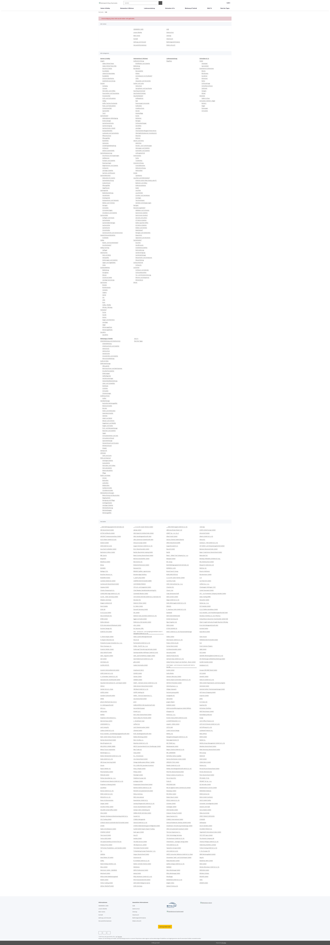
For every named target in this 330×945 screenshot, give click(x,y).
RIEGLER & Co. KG (105, 797)
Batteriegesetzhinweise (173, 42)
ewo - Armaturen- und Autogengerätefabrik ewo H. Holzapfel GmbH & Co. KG (148, 632)
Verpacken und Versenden (143, 81)
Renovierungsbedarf (139, 208)
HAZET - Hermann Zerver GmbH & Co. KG (145, 683)
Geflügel (104, 250)
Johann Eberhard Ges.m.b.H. (108, 702)
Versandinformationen (139, 45)
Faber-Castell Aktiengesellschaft (142, 636)
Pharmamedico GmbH (106, 772)
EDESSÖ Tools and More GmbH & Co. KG (145, 616)
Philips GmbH (137, 772)
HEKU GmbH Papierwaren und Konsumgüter (212, 683)
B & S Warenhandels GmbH (141, 549)
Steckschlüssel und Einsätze (110, 443)
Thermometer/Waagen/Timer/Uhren (146, 130)
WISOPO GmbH (204, 876)
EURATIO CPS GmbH (106, 631)
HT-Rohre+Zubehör (141, 220)
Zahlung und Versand (139, 42)
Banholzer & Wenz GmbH (107, 552)
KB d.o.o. (102, 708)
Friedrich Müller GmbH (107, 649)
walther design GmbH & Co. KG (175, 864)
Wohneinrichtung (141, 168)
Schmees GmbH (171, 803)
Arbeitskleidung (107, 343)
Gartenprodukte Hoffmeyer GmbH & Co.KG (145, 652)
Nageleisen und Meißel (109, 423)
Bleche (203, 71)
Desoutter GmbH (204, 600)
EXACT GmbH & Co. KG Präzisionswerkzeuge (179, 631)
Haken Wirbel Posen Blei (109, 66)
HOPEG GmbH (104, 692)
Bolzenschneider (107, 406)
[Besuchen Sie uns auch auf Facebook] (100, 932)
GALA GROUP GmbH (106, 652)
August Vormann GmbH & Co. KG (142, 546)
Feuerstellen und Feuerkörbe (110, 93)
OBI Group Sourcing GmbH (108, 762)
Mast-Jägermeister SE (172, 740)
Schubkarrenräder (107, 490)
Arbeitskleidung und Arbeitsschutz (110, 341)
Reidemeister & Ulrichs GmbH (208, 787)
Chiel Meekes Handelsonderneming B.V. (144, 590)
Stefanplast (203, 822)
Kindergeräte (106, 198)
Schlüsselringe (206, 83)
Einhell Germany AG (172, 619)
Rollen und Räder (105, 475)
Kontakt (135, 39)
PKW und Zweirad (105, 458)
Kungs (201, 718)
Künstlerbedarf (106, 245)
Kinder (135, 173)
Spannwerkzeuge (107, 440)
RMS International (138, 797)
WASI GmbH (203, 864)
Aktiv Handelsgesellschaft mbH (142, 536)
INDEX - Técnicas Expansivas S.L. (142, 695)
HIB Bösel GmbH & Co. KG (140, 689)
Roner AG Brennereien (106, 800)
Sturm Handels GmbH (206, 825)
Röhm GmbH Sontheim (206, 797)
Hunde (104, 315)
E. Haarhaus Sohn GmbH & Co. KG (176, 609)
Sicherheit (136, 267)
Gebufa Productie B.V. (172, 655)
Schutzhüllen (106, 230)
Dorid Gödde (104, 606)
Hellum (102, 686)
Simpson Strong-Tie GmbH (174, 813)
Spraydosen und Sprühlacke (144, 88)
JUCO (134, 702)
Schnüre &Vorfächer (108, 78)
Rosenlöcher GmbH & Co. (140, 800)
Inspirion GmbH (204, 695)
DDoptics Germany (105, 600)
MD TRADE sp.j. (170, 743)
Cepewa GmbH (104, 587)
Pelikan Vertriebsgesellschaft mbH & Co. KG (178, 768)
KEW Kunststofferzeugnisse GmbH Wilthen (178, 708)
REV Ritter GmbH (171, 794)
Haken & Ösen (206, 98)
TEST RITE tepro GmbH (206, 835)
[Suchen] (160, 3)
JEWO (201, 699)
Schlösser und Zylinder (142, 270)
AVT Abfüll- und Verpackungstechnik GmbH (212, 546)
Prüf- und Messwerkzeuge (109, 428)
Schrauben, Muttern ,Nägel (207, 101)
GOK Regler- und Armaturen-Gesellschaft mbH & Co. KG (180, 666)
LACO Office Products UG (207, 721)
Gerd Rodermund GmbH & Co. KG (143, 659)
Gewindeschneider (107, 413)
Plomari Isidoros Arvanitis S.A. (175, 775)
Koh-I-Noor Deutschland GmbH (142, 714)
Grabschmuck (106, 183)
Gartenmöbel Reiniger (108, 223)
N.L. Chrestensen (138, 756)
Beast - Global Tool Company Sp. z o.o (177, 555)
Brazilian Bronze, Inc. (106, 574)
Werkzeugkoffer (106, 513)
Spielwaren (139, 175)
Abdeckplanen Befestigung (110, 118)
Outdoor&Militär (105, 267)
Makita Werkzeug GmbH (140, 737)
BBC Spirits (103, 555)
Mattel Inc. (203, 740)
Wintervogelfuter (107, 327)
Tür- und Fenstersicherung (143, 275)
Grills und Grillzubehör (109, 98)
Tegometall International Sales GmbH (210, 832)
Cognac (104, 292)
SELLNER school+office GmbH (108, 810)
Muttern (204, 103)
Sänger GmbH (104, 803)
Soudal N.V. (136, 816)
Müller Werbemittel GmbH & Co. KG (110, 756)
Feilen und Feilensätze (108, 411)
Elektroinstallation (141, 185)
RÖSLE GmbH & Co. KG (172, 800)
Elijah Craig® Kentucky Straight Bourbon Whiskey (214, 622)
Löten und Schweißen (108, 383)
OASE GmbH (203, 759)
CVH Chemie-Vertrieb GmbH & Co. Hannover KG (147, 596)
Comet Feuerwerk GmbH (207, 590)
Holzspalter (105, 257)
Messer (104, 275)
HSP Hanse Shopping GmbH (208, 692)
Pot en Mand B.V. (171, 778)
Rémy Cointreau (138, 794)
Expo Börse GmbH (205, 631)
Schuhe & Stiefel (107, 277)
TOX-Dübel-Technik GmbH (140, 848)
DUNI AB (102, 609)
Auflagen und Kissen (108, 218)
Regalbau (169, 61)
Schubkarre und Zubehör (109, 213)
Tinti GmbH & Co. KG (172, 845)
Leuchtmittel (139, 193)
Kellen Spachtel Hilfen (142, 223)
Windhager (169, 876)
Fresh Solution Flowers (206, 646)
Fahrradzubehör (107, 468)
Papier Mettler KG (105, 768)
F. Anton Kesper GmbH (106, 636)
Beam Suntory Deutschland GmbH (143, 555)
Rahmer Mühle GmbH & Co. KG (142, 787)
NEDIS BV (202, 756)
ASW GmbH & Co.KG (106, 546)
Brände (104, 285)
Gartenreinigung (107, 125)
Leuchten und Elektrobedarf (141, 178)
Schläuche (105, 148)
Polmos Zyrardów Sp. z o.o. (108, 778)
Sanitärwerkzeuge (141, 255)
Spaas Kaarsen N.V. (172, 816)
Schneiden (105, 208)
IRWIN (102, 699)
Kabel (137, 188)
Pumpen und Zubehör (108, 160)
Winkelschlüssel (107, 445)
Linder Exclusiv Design (172, 730)
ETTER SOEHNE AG (171, 628)
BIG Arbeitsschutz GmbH (207, 562)
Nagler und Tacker (107, 425)
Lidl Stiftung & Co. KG (206, 727)
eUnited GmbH (204, 628)
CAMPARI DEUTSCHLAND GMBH (142, 581)
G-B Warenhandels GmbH (173, 649)
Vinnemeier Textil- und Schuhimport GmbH (178, 857)
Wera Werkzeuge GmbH (173, 870)
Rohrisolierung (140, 250)
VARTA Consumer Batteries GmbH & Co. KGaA (179, 854)
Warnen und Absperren (142, 277)
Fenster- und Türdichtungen (144, 145)
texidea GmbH (137, 838)
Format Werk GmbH (172, 646)
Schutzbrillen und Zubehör (110, 356)
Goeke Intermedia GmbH (140, 665)
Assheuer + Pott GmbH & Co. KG (209, 543)
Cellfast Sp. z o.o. (204, 584)
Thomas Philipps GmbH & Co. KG (209, 841)
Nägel (203, 106)
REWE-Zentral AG (204, 794)
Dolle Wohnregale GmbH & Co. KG (176, 603)
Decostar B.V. (137, 600)
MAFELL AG (169, 733)
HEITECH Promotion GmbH (174, 683)
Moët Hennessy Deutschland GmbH (210, 749)
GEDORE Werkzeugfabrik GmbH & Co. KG (211, 655)
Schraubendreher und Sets (110, 435)
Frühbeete (105, 237)
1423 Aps (202, 527)
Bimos (102, 565)
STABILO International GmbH (174, 819)
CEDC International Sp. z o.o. (174, 584)
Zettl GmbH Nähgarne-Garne (141, 883)
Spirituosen (103, 282)
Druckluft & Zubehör (108, 371)
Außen (104, 398)
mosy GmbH (136, 752)
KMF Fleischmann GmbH (207, 711)
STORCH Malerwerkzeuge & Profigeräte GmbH (146, 825)
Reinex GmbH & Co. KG (107, 791)
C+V (201, 577)
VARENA (102, 854)
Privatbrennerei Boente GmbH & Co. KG (111, 781)
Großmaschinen (105, 396)
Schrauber (105, 391)
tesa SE (135, 835)
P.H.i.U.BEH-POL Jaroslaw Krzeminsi (143, 765)
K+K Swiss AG (203, 702)
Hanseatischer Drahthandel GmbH (110, 679)
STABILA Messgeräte (139, 819)
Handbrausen (139, 245)
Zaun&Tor (105, 335)
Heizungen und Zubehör (143, 148)
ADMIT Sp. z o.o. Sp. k (172, 533)
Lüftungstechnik (140, 153)
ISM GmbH (169, 699)
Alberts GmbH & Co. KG (206, 536)
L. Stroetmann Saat (138, 721)
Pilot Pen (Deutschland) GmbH (175, 772)
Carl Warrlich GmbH (205, 581)
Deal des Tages (138, 341)
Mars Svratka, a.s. (138, 740)
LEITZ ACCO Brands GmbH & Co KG (210, 724)
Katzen (104, 317)
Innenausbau (137, 155)
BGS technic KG (137, 562)
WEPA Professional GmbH (140, 870)
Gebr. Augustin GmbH (106, 655)
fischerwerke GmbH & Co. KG (141, 643)
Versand (120, 936)
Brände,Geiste (106, 287)
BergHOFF (103, 558)
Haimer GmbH (137, 676)
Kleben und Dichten (141, 228)
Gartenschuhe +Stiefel (108, 128)
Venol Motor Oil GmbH (106, 857)
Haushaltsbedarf (138, 96)
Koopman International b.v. (108, 718)
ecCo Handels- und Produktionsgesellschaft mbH (214, 612)
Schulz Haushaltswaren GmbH (142, 806)
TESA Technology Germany (174, 835)
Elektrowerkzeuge (105, 363)
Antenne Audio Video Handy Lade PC (146, 180)
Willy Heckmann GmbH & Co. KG (142, 876)
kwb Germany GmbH (106, 721)
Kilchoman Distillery (205, 708)
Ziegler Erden (170, 883)
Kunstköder (105, 71)
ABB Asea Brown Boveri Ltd (174, 530)
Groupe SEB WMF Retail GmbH (208, 670)
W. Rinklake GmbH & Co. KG (141, 860)
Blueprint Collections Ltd (207, 565)
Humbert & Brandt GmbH (107, 695)
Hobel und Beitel (107, 418)
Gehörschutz (106, 351)
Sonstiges (138, 198)
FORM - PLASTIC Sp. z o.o (140, 646)
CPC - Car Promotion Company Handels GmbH (213, 593)
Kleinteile (202, 96)
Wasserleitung (140, 260)
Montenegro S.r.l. (105, 752)
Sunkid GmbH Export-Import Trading (144, 829)
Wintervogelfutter (107, 330)
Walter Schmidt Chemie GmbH (142, 864)
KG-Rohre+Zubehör (141, 225)
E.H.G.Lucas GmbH (105, 612)
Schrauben (205, 111)
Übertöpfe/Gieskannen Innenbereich (146, 133)
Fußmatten (139, 106)
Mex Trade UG (137, 749)
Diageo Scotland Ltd (106, 603)
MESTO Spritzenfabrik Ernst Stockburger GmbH (147, 746)
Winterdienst (139, 280)
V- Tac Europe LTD (205, 851)
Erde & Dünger (106, 121)
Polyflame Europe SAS (139, 778)
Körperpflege (139, 113)
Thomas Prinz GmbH (106, 845)
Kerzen (138, 111)
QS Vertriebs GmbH (205, 784)
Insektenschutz (140, 108)
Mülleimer (138, 118)
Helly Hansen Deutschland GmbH (143, 686)
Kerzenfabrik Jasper (139, 708)
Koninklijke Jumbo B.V (206, 714)
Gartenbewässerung (106, 153)
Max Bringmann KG (106, 743)
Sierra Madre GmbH (205, 810)
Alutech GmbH (104, 543)
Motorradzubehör (107, 470)
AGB (167, 29)
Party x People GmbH (139, 768)
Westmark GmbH (105, 873)
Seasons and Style (205, 806)
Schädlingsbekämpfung (109, 145)
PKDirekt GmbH (104, 775)
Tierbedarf (103, 310)
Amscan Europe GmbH (139, 543)
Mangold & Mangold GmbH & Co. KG (176, 737)
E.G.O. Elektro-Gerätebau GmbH (209, 609)
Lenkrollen (105, 483)
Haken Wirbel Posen (108, 63)
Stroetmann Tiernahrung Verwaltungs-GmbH (179, 825)
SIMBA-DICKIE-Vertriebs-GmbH (142, 813)
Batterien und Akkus (141, 183)
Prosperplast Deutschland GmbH (142, 784)
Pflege (104, 473)
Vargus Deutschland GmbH (141, 854)
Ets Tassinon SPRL (138, 628)
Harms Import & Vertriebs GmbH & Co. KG (178, 679)
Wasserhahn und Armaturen (144, 257)
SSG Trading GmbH (105, 819)
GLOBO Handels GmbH (206, 662)
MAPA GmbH (203, 737)
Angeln (102, 61)
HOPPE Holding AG (138, 692)
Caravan (104, 88)
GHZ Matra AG (104, 662)
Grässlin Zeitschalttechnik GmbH (109, 670)
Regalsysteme (106, 498)
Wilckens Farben (204, 873)
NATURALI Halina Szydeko (173, 756)
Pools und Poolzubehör (109, 106)
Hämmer (104, 416)
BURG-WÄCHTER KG (172, 574)
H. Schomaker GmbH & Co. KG (109, 676)
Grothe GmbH (170, 670)
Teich (104, 113)
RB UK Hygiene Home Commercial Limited (178, 787)
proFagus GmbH (138, 781)
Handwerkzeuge (105, 401)
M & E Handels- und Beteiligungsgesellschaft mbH (114, 733)
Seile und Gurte (106, 455)
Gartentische (106, 228)
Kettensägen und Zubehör (110, 260)
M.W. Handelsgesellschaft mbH (142, 733)
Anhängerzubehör (107, 460)
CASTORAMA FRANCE (139, 584)
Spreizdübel (205, 66)
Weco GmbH (103, 867)
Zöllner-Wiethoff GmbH (107, 886)
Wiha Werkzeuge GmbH (173, 873)
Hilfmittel (103, 453)
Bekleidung (105, 270)
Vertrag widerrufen (165, 926)
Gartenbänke (106, 220)
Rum (103, 302)
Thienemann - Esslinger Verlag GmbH (177, 841)
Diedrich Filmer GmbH (139, 603)
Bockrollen (105, 480)
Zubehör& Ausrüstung (108, 81)
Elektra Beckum (104, 622)
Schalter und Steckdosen (143, 195)
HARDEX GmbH (137, 679)
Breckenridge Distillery (140, 574)
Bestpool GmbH (170, 558)
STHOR (102, 825)
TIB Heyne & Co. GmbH (140, 845)
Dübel (201, 61)
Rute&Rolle (105, 76)
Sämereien (105, 143)
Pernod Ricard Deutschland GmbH (209, 768)
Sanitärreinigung (140, 252)
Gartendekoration (105, 175)
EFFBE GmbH (104, 619)
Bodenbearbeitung (107, 193)
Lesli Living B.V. (104, 727)
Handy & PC (103, 450)
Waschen (138, 135)
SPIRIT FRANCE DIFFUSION (207, 816)
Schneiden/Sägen (107, 210)
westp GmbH (137, 873)
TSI (101, 851)
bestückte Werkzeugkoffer (109, 403)
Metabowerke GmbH (172, 746)
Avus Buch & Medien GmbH (108, 549)
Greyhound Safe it (138, 670)
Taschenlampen (140, 200)
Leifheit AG (136, 724)
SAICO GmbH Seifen (205, 800)
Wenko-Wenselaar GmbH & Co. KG (209, 867)
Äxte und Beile (106, 255)
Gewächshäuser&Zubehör (107, 235)
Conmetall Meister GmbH (140, 593)
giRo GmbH (136, 662)
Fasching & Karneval (139, 91)
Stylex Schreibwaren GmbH (108, 829)
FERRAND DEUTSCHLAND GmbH (209, 640)
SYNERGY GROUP (105, 832)
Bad (137, 101)
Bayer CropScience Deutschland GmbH (211, 552)
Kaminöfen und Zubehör (143, 150)
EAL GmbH (136, 612)
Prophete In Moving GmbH (108, 784)
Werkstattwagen (107, 510)
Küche (137, 116)
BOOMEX (103, 568)
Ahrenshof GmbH (205, 533)
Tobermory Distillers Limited (208, 845)
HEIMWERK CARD (138, 29)
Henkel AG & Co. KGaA (106, 689)
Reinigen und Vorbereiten (143, 232)
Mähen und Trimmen (108, 203)
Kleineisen (205, 78)
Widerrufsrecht (170, 45)
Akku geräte (105, 366)
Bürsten (104, 408)
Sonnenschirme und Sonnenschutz (112, 232)
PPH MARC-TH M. (204, 778)
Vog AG (202, 857)
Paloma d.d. (203, 765)
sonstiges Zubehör (107, 170)
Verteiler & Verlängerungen (143, 203)
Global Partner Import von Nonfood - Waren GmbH (181, 662)
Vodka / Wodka (106, 305)
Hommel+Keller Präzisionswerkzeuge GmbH (212, 689)
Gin (103, 297)
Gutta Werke (170, 673)
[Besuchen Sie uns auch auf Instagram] (104, 932)
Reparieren (139, 235)
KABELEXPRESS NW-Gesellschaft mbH (144, 705)
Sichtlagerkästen (107, 503)
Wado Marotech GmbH (173, 860)
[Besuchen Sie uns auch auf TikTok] (109, 932)
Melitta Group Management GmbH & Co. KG (212, 743)
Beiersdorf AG (204, 555)
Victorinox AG (137, 857)
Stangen (204, 91)
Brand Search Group (172, 571)
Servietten (138, 125)
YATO (201, 879)
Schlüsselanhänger (141, 123)
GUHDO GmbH (137, 673)
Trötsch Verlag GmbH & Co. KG (208, 848)
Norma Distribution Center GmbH (176, 759)
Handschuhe (106, 353)
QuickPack (103, 787)
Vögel (104, 325)
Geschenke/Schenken (139, 93)
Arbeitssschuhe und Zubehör (110, 346)
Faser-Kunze (203, 636)
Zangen (104, 448)
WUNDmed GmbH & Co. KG (174, 879)
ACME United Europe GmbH (208, 530)
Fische (104, 312)
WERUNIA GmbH (204, 870)
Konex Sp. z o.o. (170, 714)
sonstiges (105, 322)
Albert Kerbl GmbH (171, 536)
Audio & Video (104, 361)
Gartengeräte (104, 190)
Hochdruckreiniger (107, 378)
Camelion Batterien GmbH (107, 581)
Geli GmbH (103, 659)
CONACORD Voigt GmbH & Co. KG (110, 593)
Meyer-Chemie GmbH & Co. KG (175, 749)
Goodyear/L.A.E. (204, 665)
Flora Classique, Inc (105, 646)
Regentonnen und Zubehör (110, 165)
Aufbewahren (139, 98)
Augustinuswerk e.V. (172, 546)
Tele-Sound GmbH (105, 835)
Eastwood (169, 612)
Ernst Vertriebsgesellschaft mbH (209, 625)
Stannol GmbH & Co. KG (140, 822)
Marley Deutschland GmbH (108, 740)
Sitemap (168, 35)
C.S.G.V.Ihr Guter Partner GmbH (175, 577)
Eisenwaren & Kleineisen (207, 68)
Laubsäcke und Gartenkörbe (110, 133)
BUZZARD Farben (105, 577)
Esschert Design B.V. (106, 628)
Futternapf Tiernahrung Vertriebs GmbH (145, 649)
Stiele (104, 265)
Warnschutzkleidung (108, 358)
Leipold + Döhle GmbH (172, 724)
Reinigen (105, 205)
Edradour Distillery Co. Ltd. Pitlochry (210, 616)
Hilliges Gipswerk (171, 689)
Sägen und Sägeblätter (109, 262)
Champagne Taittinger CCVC (208, 587)
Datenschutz (170, 32)
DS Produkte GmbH (205, 606)
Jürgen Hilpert (170, 702)
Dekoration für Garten (108, 178)
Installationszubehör (141, 247)
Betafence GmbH (105, 562)
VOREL (102, 860)
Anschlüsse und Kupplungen (110, 155)
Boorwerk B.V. (137, 568)
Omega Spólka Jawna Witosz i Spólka (143, 762)
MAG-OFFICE (203, 733)
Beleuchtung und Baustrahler (111, 495)
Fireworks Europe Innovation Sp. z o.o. (111, 643)
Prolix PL (168, 781)
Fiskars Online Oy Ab (172, 643)
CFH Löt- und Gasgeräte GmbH (142, 587)
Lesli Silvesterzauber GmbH (141, 727)
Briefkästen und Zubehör (143, 63)
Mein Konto (136, 35)
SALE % (136, 338)
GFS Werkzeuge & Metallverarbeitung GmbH (212, 659)
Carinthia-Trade (170, 581)
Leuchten (138, 190)
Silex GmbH (103, 813)
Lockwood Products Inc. (206, 730)
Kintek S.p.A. (137, 711)
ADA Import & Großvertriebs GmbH (143, 533)
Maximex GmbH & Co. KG (140, 743)
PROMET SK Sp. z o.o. (206, 781)
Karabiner (204, 76)
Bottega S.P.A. (104, 571)
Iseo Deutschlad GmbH (140, 699)
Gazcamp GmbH (171, 652)
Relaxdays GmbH (171, 791)
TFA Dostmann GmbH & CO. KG (175, 838)
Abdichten (138, 143)
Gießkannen (105, 158)
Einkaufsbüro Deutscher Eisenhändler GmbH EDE (214, 619)
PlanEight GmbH (138, 775)
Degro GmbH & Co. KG (172, 600)
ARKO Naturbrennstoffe (173, 543)
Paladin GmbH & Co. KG (173, 765)
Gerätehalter (106, 195)
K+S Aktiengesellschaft (106, 705)
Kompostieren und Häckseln (110, 200)
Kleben (138, 73)
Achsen (104, 478)
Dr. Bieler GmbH (138, 606)
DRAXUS (168, 606)
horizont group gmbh (172, 692)
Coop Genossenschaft (172, 593)
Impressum (169, 39)
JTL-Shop (224, 943)
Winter (135, 282)
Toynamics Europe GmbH (173, 848)
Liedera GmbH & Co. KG (107, 730)
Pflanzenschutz (106, 135)
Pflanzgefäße (106, 138)
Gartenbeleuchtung (108, 180)
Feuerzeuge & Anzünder (142, 103)
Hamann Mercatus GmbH (173, 676)
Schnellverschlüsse (207, 86)
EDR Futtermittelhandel (173, 616)
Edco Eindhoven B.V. (106, 616)
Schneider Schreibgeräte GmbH (209, 803)
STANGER (202, 819)
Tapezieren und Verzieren (143, 237)
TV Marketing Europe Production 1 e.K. (144, 851)
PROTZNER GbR (170, 784)
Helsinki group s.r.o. (172, 686)
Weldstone (136, 867)
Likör (103, 300)
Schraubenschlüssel (108, 438)
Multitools (105, 386)
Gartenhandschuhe (108, 123)
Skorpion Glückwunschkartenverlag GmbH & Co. (114, 816)
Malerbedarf (139, 230)
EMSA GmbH (170, 625)
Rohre (203, 81)
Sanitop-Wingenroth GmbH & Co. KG (143, 803)
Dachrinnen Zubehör (142, 213)
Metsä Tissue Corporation (107, 749)
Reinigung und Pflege (108, 500)
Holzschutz (139, 86)
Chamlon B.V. (170, 587)
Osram (102, 765)
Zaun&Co (103, 332)
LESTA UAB (169, 727)
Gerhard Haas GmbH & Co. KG (175, 659)
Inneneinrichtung (138, 163)
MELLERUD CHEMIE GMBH (107, 746)
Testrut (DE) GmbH (105, 838)
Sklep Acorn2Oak (204, 813)
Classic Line (169, 590)
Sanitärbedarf (137, 240)
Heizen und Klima (138, 140)
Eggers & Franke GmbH (140, 619)
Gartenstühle (106, 225)
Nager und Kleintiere (108, 320)
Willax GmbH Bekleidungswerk (109, 876)
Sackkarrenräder (107, 488)
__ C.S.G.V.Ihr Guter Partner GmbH (143, 527)
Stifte (137, 78)
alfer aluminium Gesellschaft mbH (143, 539)
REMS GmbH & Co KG (106, 794)
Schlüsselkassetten (141, 272)
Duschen (138, 242)
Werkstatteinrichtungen (107, 493)
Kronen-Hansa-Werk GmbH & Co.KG (176, 718)
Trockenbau (139, 160)
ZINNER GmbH (204, 883)
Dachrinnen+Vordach (142, 215)
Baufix (168, 552)
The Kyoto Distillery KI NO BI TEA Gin (110, 841)
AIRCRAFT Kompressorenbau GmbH (110, 536)
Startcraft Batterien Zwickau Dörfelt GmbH (178, 822)
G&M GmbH (203, 649)
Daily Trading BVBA (205, 596)
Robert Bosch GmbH (172, 797)
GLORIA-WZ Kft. (104, 665)
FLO (201, 643)
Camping (105, 86)
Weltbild (168, 867)
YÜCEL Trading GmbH (106, 883)
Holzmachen (104, 252)
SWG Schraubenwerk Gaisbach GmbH (177, 829)
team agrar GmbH (138, 832)
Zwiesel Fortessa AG (172, 886)
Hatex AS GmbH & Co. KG (207, 679)
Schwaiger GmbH (171, 806)
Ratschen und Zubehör (109, 430)
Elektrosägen (106, 373)
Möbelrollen (105, 485)
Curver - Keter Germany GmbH (109, 596)
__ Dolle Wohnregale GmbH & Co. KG (176, 527)
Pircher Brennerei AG (206, 772)
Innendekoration (140, 165)
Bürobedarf (136, 68)
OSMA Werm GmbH (205, 762)
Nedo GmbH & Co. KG (106, 759)
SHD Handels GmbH (172, 810)
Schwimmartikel (107, 108)
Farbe (137, 158)
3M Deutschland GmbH (107, 530)
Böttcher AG (203, 568)
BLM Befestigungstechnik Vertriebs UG (177, 565)
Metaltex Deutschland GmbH (208, 746)
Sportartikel (105, 111)
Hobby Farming (104, 247)
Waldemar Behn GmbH (206, 860)
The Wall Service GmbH (140, 841)
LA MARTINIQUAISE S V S (173, 721)
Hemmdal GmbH (204, 686)
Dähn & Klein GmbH (172, 596)
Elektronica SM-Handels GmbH (142, 622)
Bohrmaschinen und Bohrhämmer (112, 368)
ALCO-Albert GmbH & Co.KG (108, 539)
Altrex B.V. (202, 539)
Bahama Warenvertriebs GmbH (209, 549)
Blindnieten (205, 73)
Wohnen (138, 138)
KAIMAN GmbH (170, 705)
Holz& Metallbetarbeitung (109, 381)
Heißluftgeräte (106, 376)
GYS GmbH (203, 673)
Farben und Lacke (138, 83)
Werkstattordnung (107, 508)
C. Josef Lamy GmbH (139, 577)
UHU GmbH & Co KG (172, 851)
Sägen (104, 433)
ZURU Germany (137, 886)
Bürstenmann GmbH (205, 574)
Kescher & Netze (107, 68)
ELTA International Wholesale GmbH (110, 625)
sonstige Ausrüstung (108, 280)
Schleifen (105, 388)
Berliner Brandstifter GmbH (141, 558)
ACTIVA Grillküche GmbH (107, 533)
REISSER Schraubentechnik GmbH (143, 791)
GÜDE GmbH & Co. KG (106, 673)
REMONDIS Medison (205, 791)
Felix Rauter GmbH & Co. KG (174, 640)
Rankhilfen (105, 140)
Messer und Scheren (108, 420)
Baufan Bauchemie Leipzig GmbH (143, 552)
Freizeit (102, 83)
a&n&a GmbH (137, 530)
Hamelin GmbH (204, 676)
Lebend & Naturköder (108, 73)
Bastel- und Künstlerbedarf (110, 242)
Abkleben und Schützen (142, 210)
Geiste (104, 295)
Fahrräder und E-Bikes (108, 91)
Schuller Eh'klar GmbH (106, 806)
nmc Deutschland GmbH (140, 759)
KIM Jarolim (103, 711)
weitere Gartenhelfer (108, 150)
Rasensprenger (106, 163)
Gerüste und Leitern (141, 218)
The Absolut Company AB (207, 838)
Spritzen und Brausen (108, 173)
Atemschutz (105, 348)
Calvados (105, 290)
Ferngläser (105, 272)
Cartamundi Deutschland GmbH (109, 584)
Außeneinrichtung (138, 61)
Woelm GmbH (104, 879)
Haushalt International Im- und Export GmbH (113, 683)
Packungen (205, 108)
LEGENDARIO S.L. (105, 724)
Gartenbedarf (104, 116)
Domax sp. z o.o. (204, 603)
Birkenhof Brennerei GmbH (141, 565)
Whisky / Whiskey (107, 307)
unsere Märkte (137, 32)
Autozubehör (106, 463)
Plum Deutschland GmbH (207, 775)
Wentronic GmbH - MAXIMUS (108, 870)
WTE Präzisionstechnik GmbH (141, 879)
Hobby (104, 101)
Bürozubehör (139, 71)
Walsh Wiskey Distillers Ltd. (108, 864)
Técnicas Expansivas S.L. (173, 832)
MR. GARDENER (170, 752)
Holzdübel (204, 63)
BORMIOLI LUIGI (171, 568)
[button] (221, 3)
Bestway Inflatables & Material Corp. (210, 558)
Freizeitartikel (106, 96)
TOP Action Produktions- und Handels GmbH (113, 848)
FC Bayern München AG (107, 640)
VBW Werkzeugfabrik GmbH (207, 854)
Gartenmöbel (104, 215)
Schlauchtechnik (138, 262)
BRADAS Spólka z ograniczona (142, 571)
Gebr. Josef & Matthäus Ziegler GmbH (144, 655)
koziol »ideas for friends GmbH (142, 718)
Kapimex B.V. (203, 705)
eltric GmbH (136, 625)
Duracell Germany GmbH (140, 609)
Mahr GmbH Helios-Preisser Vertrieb (110, 737)
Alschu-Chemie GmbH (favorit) (175, 539)
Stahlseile (204, 88)
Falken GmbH (170, 636)
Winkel (203, 93)
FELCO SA (136, 640)
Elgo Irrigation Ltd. (171, 622)
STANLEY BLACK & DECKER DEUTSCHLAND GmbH (114, 822)
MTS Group (203, 752)
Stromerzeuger (106, 393)
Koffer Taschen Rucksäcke (109, 103)
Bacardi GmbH (170, 549)
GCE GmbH (203, 652)
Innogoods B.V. (170, 695)
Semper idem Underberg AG (141, 810)
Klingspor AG (170, 711)
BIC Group (169, 562)
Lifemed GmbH (137, 730)
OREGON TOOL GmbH (172, 762)
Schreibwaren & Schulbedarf (144, 76)
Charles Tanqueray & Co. (107, 590)
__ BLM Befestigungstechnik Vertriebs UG (112, 527)
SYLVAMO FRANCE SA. (206, 829)
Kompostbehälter (107, 130)
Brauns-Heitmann (205, 571)
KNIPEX (102, 714)
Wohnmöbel (139, 170)
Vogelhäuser (106, 188)
